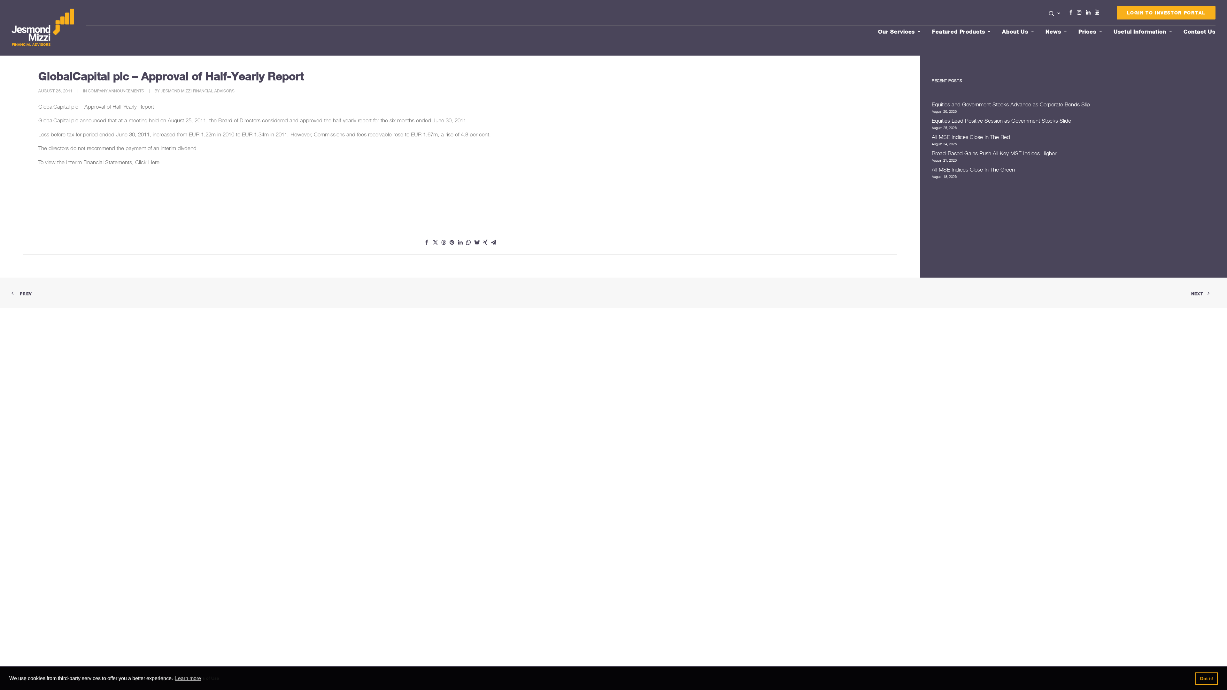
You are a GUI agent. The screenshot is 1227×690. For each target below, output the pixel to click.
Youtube (1098, 12)
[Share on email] (493, 242)
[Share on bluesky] (477, 242)
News (1053, 31)
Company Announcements (116, 90)
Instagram (1081, 12)
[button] (1055, 13)
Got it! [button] (1207, 678)
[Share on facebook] (427, 242)
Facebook (1073, 12)
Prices (1087, 31)
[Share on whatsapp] (468, 242)
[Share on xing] (485, 242)
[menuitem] (1055, 14)
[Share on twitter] (435, 242)
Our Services (896, 31)
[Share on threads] (443, 242)
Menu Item (1105, 14)
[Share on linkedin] (460, 242)
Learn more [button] (188, 678)
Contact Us (1200, 31)
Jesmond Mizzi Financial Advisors (198, 90)
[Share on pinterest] (452, 242)
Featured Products (958, 31)
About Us (1015, 31)
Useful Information (1140, 31)
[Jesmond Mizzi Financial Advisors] (43, 28)
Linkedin (1090, 12)
